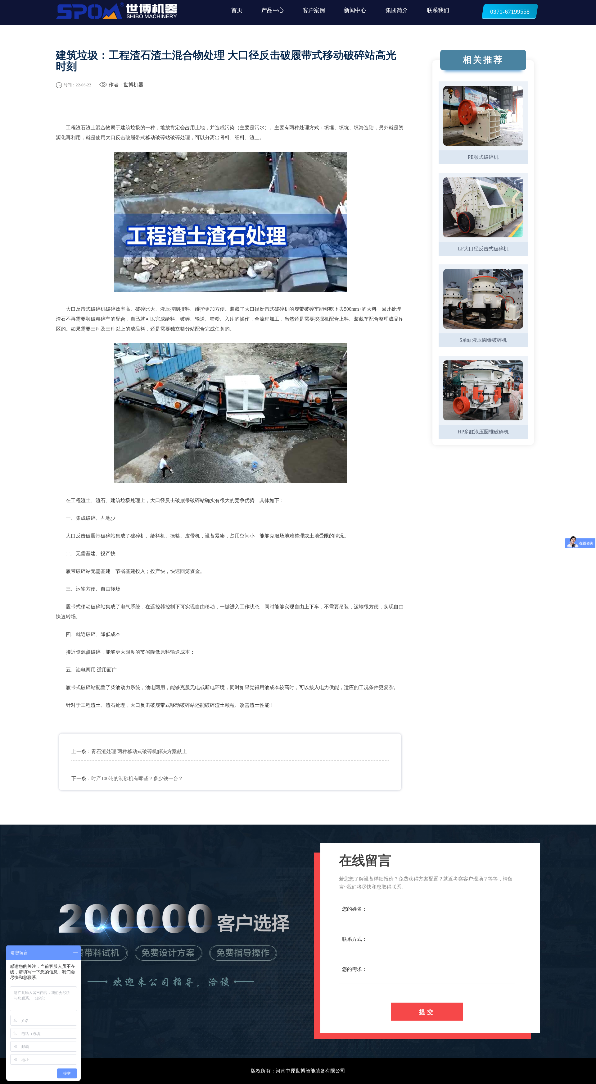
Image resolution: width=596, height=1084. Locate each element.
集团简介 (397, 10)
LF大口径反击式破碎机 (483, 248)
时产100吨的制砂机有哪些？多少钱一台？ (137, 778)
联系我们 (438, 10)
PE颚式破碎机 (483, 157)
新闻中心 (355, 10)
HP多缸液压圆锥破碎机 (483, 431)
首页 (236, 10)
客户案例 (314, 10)
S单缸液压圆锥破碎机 (483, 340)
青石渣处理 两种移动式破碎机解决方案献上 (139, 751)
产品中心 (272, 10)
